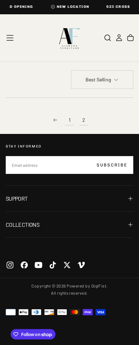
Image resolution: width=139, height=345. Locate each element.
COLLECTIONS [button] (22, 224)
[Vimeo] (81, 265)
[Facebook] (24, 265)
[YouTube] (38, 265)
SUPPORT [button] (17, 198)
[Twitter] (67, 265)
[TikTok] (52, 265)
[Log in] (119, 38)
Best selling (98, 79)
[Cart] (130, 38)
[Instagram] (10, 265)
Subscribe (112, 165)
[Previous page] (55, 120)
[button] (10, 38)
